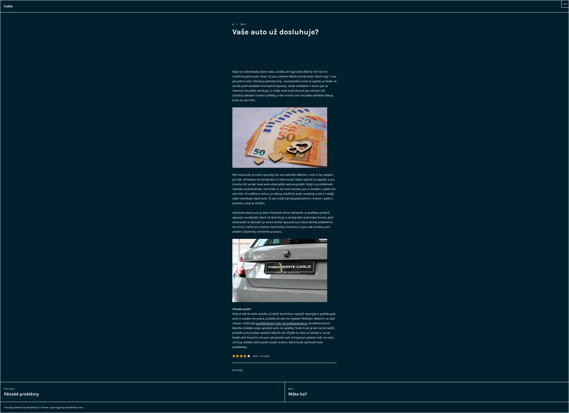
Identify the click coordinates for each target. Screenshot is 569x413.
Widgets (565, 7)
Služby (239, 370)
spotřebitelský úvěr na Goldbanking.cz (281, 323)
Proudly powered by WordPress (21, 407)
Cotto (8, 6)
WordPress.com (74, 407)
